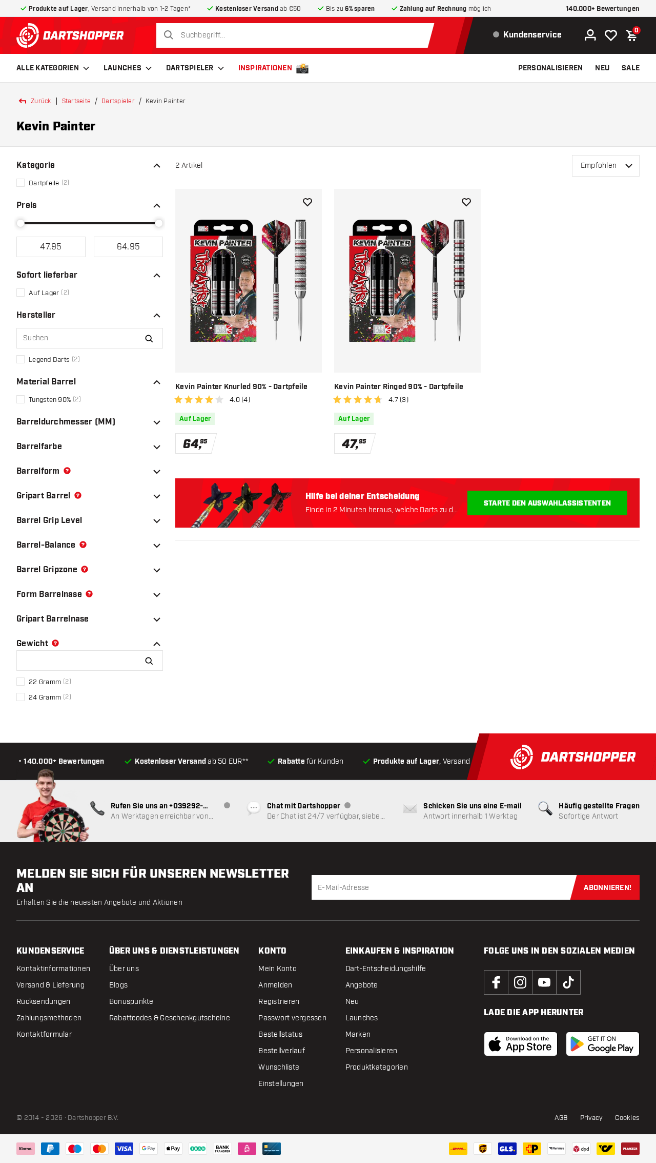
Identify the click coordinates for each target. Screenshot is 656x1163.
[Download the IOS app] (521, 1044)
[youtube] (544, 982)
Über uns (124, 968)
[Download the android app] (603, 1044)
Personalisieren (371, 1050)
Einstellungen (280, 1083)
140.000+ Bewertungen (603, 9)
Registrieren (278, 1001)
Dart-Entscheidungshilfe (385, 968)
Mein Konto (277, 968)
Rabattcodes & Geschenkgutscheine (169, 1018)
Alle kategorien (47, 68)
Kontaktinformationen (53, 968)
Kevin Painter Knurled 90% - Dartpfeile (241, 387)
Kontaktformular (44, 1034)
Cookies (627, 1118)
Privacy (591, 1118)
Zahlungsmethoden (48, 1018)
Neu (352, 1001)
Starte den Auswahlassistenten (547, 503)
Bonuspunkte (131, 1001)
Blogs (118, 985)
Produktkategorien (376, 1067)
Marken (358, 1034)
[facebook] (496, 982)
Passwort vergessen (292, 1018)
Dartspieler (190, 68)
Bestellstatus (280, 1034)
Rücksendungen (43, 1001)
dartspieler (118, 101)
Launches (122, 68)
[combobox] (298, 35)
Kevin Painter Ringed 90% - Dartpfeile (398, 387)
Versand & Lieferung (50, 985)
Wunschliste (278, 1067)
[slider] (20, 223)
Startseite (76, 101)
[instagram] (520, 982)
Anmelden (275, 985)
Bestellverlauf (281, 1050)
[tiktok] (568, 982)
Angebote (361, 985)
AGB (561, 1118)
